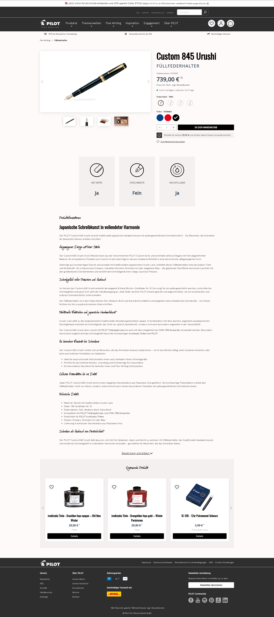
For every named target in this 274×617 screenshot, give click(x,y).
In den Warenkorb (206, 127)
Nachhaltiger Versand (220, 34)
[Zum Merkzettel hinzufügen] (51, 487)
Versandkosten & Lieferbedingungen (191, 562)
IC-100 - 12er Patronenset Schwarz (200, 516)
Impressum (146, 562)
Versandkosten (157, 608)
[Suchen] (205, 12)
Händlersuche (157, 13)
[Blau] (160, 117)
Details (74, 536)
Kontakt (145, 13)
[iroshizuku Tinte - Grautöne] (74, 497)
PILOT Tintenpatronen (113, 330)
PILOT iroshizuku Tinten (91, 416)
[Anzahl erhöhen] (174, 127)
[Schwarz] (176, 117)
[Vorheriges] (42, 81)
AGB (211, 562)
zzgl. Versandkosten (181, 85)
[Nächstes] (148, 81)
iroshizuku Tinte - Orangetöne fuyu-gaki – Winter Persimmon (137, 518)
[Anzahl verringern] (160, 127)
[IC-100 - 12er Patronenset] (200, 497)
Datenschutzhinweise (162, 562)
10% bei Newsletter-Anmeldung (63, 34)
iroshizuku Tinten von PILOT (143, 333)
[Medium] (170, 103)
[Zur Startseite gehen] (51, 24)
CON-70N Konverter (169, 330)
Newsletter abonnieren (211, 585)
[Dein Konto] (221, 23)
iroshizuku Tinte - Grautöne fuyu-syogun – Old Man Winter (74, 518)
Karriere (170, 13)
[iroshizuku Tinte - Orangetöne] (137, 497)
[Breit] (180, 103)
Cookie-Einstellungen (224, 562)
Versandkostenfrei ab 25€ (140, 34)
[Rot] (168, 117)
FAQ (138, 13)
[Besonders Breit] (190, 103)
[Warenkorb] (230, 23)
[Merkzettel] (211, 23)
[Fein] (161, 103)
